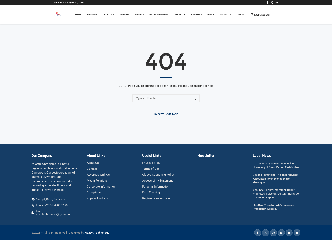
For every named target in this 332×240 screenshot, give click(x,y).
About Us (225, 14)
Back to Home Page (166, 114)
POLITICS (109, 14)
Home (211, 14)
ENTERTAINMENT (158, 14)
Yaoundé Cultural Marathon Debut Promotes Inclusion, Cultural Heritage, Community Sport (276, 194)
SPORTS (139, 14)
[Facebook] (267, 2)
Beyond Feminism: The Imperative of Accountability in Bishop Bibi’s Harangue (275, 178)
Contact (242, 14)
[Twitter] (271, 2)
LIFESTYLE (179, 14)
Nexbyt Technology (97, 232)
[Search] (276, 14)
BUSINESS (196, 14)
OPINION (124, 14)
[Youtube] (276, 2)
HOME (78, 14)
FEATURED (92, 14)
